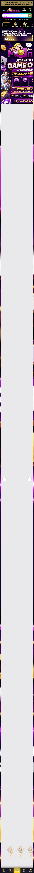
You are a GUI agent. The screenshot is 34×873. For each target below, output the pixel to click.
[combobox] (15, 15)
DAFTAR (17, 871)
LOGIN (10, 871)
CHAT (30, 871)
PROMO (3, 871)
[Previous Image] (4, 479)
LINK (24, 871)
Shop (3, 10)
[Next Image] (29, 479)
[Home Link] (14, 10)
